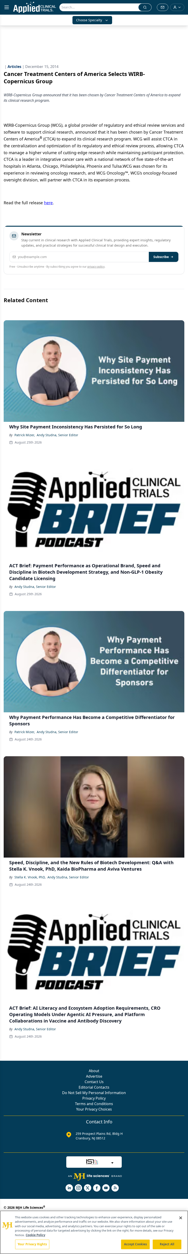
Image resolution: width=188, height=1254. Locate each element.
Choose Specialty (89, 20)
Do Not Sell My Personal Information (94, 1092)
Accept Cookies (135, 1244)
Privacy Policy (94, 1098)
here (48, 202)
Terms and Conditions (94, 1103)
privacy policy (96, 267)
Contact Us (94, 1081)
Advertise (94, 1076)
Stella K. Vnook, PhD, (30, 877)
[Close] (181, 1218)
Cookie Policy (35, 1235)
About (94, 1070)
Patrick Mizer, (24, 435)
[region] (94, 1232)
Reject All (167, 1244)
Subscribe (161, 257)
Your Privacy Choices (94, 1109)
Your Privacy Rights (32, 1244)
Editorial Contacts (94, 1087)
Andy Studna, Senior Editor (57, 435)
